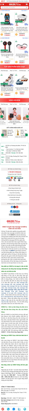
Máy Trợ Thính (13, 70)
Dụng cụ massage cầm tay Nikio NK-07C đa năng (21, 88)
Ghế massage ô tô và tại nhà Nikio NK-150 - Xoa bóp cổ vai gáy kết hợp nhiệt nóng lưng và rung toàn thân (7, 30)
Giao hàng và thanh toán (15, 188)
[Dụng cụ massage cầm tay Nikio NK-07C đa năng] (21, 80)
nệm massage (18, 293)
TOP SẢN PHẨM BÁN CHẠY (14, 67)
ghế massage (19, 291)
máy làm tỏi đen (22, 289)
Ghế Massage (22, 70)
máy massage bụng (10, 287)
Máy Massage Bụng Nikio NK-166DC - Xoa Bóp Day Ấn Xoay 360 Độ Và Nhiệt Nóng (7, 89)
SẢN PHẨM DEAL (6, 10)
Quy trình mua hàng (15, 192)
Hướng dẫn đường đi (15, 197)
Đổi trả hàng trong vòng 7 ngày (14, 190)
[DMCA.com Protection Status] (14, 214)
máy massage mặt (18, 284)
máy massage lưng (7, 291)
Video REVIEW (14, 100)
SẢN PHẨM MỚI (5, 38)
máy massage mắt (6, 284)
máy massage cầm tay (13, 286)
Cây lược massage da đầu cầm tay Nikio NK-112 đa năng (7, 56)
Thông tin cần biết (14, 199)
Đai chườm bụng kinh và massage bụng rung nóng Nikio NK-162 (22, 56)
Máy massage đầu (22, 282)
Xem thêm (24, 10)
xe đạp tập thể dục (8, 296)
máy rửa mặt (4, 301)
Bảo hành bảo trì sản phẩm (14, 195)
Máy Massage (4, 70)
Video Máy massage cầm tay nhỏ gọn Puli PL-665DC (15, 122)
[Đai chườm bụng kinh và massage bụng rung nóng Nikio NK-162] (21, 46)
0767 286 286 (19, 153)
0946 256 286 (19, 162)
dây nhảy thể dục (18, 296)
